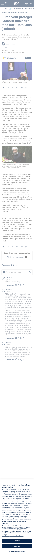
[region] (17, 517)
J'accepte (17, 540)
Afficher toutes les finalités (17, 551)
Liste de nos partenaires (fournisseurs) (13, 536)
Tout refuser (17, 546)
